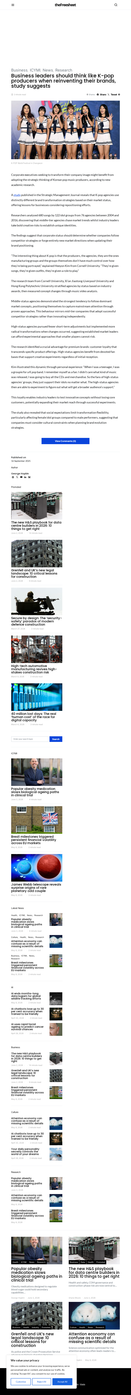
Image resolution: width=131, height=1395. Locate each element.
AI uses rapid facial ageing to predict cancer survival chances (27, 1026)
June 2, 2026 (17, 533)
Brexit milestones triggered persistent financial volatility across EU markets (33, 839)
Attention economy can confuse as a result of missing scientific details (27, 943)
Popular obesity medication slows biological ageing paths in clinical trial (35, 792)
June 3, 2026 (17, 799)
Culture (14, 937)
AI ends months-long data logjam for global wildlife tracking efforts (26, 996)
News (48, 70)
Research (63, 70)
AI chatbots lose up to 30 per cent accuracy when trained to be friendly (27, 1011)
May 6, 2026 (16, 895)
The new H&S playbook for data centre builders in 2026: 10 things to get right (36, 525)
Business (19, 70)
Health (14, 915)
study (17, 195)
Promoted (100, 1262)
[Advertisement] (65, 38)
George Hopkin (20, 473)
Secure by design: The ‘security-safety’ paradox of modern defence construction (36, 621)
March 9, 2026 (17, 676)
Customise (21, 1381)
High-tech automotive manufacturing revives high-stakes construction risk (34, 669)
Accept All (62, 1381)
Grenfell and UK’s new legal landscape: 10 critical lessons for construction (34, 573)
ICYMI (35, 70)
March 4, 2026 (17, 724)
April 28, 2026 (17, 1033)
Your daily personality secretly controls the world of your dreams (25, 1151)
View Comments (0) (65, 441)
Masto (82, 1384)
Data (83, 1262)
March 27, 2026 (18, 629)
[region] (41, 1372)
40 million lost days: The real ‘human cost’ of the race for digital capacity (33, 716)
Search (56, 739)
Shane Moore (75, 1298)
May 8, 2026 (16, 847)
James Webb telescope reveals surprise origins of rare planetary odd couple (36, 887)
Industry (35, 1327)
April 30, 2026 (17, 1018)
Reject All (41, 1381)
